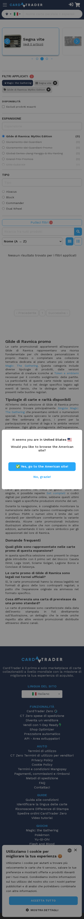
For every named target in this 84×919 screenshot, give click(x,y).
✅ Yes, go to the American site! (42, 466)
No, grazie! (42, 477)
